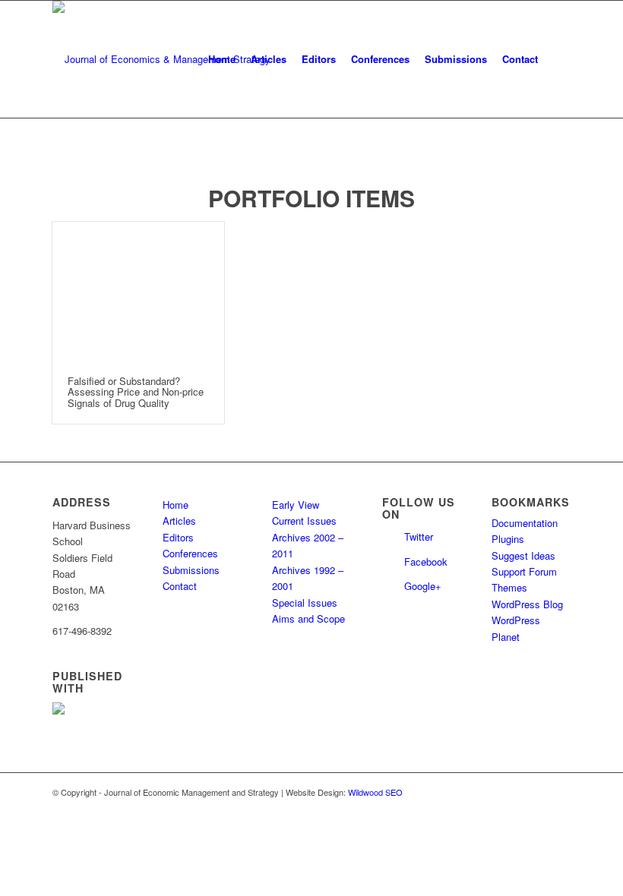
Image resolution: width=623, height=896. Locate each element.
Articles (179, 520)
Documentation (525, 523)
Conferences (190, 553)
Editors (178, 537)
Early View (295, 504)
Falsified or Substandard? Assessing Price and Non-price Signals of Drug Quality (136, 392)
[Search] (558, 59)
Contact (180, 586)
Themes (509, 587)
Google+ (422, 586)
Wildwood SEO (375, 792)
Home (175, 504)
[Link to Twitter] (536, 792)
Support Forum (524, 571)
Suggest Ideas (523, 555)
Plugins (508, 539)
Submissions (191, 570)
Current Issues (304, 520)
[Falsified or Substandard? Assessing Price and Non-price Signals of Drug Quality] (138, 291)
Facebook (425, 561)
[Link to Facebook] (559, 792)
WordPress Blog (527, 604)
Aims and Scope (308, 618)
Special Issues (304, 602)
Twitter (418, 536)
